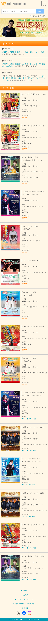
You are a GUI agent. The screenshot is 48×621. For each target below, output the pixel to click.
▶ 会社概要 (24, 608)
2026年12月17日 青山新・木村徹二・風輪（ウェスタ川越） (24, 52)
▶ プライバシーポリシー (24, 599)
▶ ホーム (24, 590)
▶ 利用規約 (24, 595)
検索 (40, 11)
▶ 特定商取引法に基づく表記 (24, 604)
